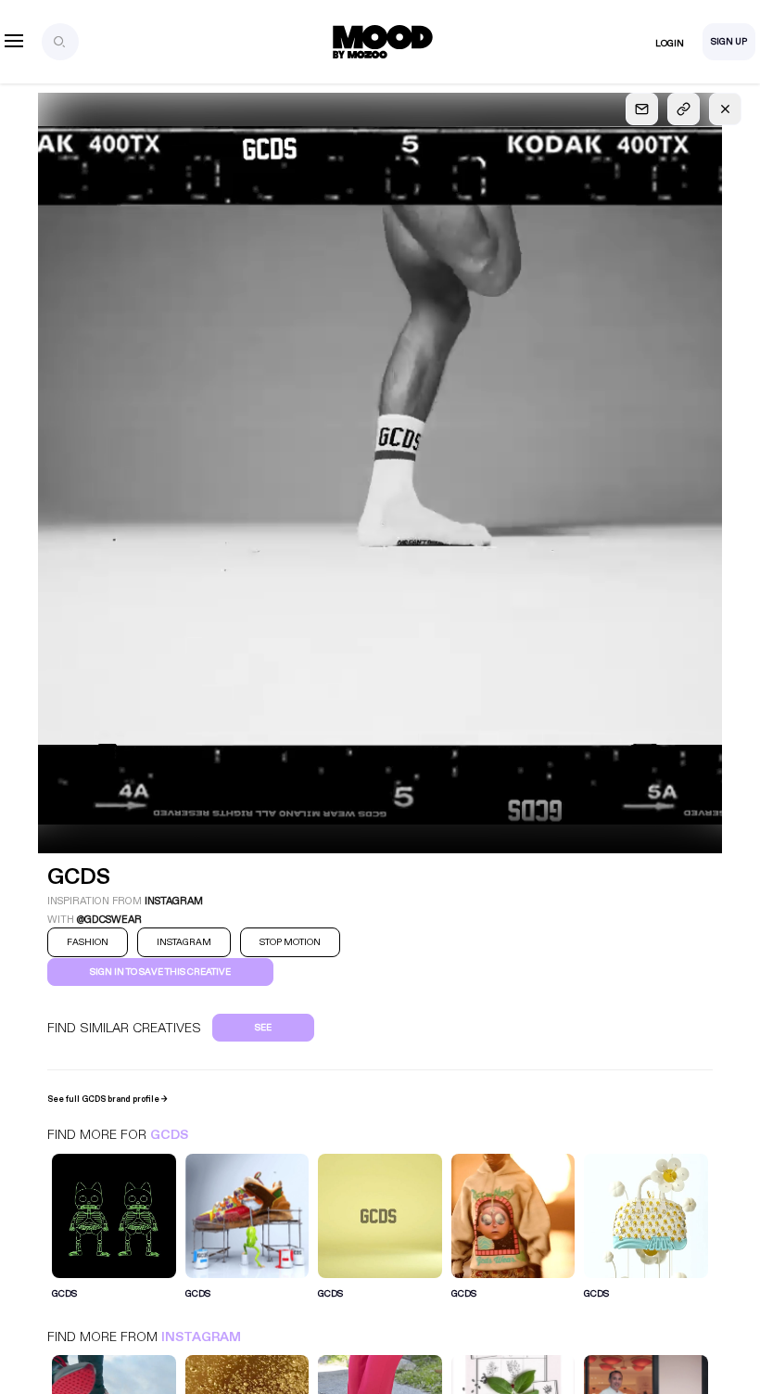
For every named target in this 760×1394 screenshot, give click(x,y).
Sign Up (729, 41)
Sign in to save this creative (160, 972)
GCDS (169, 1135)
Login (669, 43)
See (263, 1027)
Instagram (201, 1337)
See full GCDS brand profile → (107, 1099)
